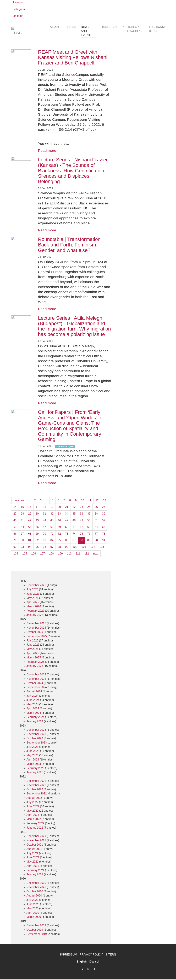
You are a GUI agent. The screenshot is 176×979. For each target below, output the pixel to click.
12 (97, 500)
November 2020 (36, 887)
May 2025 (32, 648)
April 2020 (32, 912)
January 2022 (34, 827)
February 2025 (35, 661)
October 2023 (34, 738)
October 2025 (34, 631)
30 (37, 513)
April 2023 (32, 759)
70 (44, 533)
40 (14, 520)
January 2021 (34, 874)
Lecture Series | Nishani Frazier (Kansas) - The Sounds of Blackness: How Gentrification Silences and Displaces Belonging (73, 170)
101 (83, 546)
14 (14, 506)
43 (37, 520)
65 (103, 527)
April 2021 (32, 865)
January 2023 (34, 772)
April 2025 (32, 653)
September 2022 (36, 793)
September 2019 (36, 934)
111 (78, 553)
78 (103, 533)
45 (51, 520)
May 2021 (32, 861)
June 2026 (32, 593)
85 (59, 540)
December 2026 (36, 585)
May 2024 (32, 704)
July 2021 (32, 853)
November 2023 (36, 734)
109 (60, 553)
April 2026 (32, 602)
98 (59, 546)
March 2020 (33, 916)
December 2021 (36, 836)
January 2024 (34, 721)
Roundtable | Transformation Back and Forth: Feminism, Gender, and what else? (69, 245)
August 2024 (34, 691)
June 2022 (32, 806)
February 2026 (35, 610)
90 (96, 540)
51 (96, 520)
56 (37, 527)
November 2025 (36, 627)
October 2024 (34, 683)
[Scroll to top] (168, 971)
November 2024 (36, 678)
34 (66, 513)
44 (44, 520)
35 (74, 513)
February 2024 (35, 717)
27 (14, 513)
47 (66, 520)
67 (22, 533)
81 (29, 540)
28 (22, 513)
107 (42, 553)
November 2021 (36, 840)
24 (88, 506)
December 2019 (36, 925)
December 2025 (36, 623)
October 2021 (34, 844)
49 (81, 520)
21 (66, 506)
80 (22, 540)
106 (33, 553)
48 (74, 520)
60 (66, 527)
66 (14, 533)
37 (88, 513)
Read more (47, 150)
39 (103, 513)
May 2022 (32, 810)
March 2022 (33, 819)
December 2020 (36, 882)
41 (22, 520)
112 (86, 553)
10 (82, 500)
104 (15, 553)
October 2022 (34, 789)
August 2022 (34, 797)
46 (59, 520)
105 (24, 553)
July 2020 (32, 899)
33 (59, 513)
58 (51, 527)
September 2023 (36, 742)
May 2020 (32, 908)
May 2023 (32, 755)
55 (29, 527)
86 (66, 540)
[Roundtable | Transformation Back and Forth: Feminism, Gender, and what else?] (21, 246)
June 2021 (32, 857)
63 (88, 527)
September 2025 (36, 636)
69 (37, 533)
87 (74, 540)
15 (22, 506)
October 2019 (34, 929)
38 (96, 513)
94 (29, 546)
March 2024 (33, 712)
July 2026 (32, 589)
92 (14, 546)
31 (44, 513)
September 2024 (36, 687)
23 (81, 506)
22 (74, 506)
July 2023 (32, 746)
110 (69, 553)
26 (103, 506)
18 (44, 506)
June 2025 (32, 644)
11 (89, 500)
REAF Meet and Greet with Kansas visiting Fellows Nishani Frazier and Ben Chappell (72, 57)
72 (59, 533)
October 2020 (34, 891)
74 (74, 533)
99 (66, 546)
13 (104, 500)
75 (81, 533)
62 (81, 527)
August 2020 (34, 895)
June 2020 (32, 904)
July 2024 (32, 695)
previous (19, 500)
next (95, 553)
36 (81, 513)
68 (29, 533)
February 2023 (35, 768)
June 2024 (32, 700)
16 (29, 506)
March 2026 (33, 606)
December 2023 (36, 729)
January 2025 (34, 665)
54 (22, 527)
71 (51, 533)
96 (44, 546)
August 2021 (34, 848)
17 (37, 506)
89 (88, 540)
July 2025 (32, 640)
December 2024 (36, 674)
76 (88, 533)
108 (51, 553)
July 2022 (32, 802)
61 (74, 527)
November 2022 (36, 785)
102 (92, 546)
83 (44, 540)
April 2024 (32, 708)
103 (101, 546)
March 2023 (33, 763)
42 (29, 520)
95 (37, 546)
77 (96, 533)
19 (51, 506)
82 (37, 540)
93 (22, 546)
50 (88, 520)
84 (51, 540)
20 (59, 506)
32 (51, 513)
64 (96, 527)
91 (103, 540)
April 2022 (32, 814)
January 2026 (34, 615)
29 (29, 513)
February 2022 (35, 823)
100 (75, 546)
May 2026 (32, 598)
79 (14, 540)
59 (59, 527)
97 (51, 546)
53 (14, 527)
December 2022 (36, 780)
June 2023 (32, 751)
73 (66, 533)
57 (44, 527)
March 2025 (33, 657)
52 (103, 520)
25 (96, 506)
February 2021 (35, 870)
